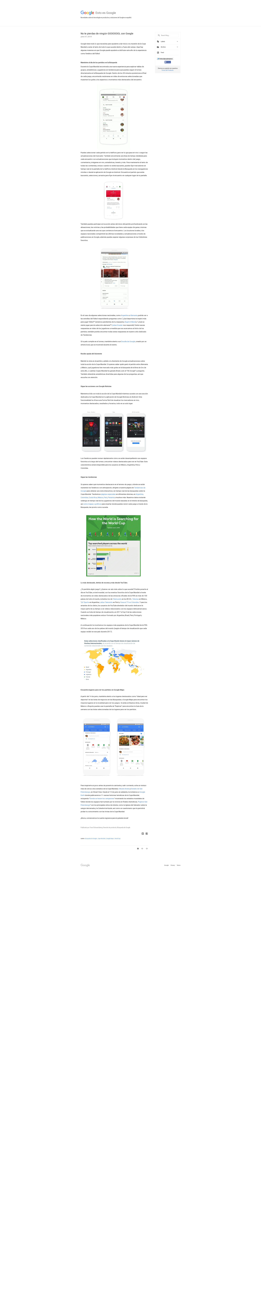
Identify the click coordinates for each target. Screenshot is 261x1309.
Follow (168, 62)
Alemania (133, 315)
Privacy (173, 865)
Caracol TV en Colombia (129, 602)
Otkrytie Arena (123, 789)
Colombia (84, 497)
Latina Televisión (106, 602)
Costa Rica (93, 497)
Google (166, 865)
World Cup (117, 838)
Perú (105, 497)
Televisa (135, 599)
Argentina (124, 315)
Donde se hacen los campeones (102, 798)
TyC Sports (85, 602)
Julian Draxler (117, 325)
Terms (178, 865)
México (100, 497)
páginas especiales (108, 494)
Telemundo (117, 599)
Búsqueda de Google (91, 838)
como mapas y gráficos (92, 504)
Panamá (111, 497)
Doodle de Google (128, 341)
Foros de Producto (167, 70)
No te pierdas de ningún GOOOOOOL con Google (107, 33)
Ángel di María (129, 322)
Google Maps (110, 838)
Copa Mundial (102, 838)
